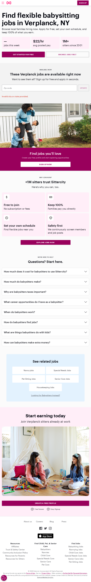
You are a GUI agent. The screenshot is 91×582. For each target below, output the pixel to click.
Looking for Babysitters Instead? (45, 395)
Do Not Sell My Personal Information (75, 573)
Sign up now (45, 164)
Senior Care (45, 561)
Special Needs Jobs (62, 370)
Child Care (45, 555)
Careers (39, 521)
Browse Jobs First (67, 55)
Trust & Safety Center (15, 549)
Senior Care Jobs (62, 379)
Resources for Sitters (15, 559)
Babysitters (45, 549)
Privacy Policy (46, 573)
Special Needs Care (45, 558)
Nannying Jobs (75, 549)
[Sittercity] (9, 3)
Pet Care (45, 564)
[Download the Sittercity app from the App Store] (45, 536)
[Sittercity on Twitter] (45, 528)
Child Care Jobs (76, 552)
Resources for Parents (15, 556)
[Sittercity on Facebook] (40, 528)
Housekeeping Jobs (45, 387)
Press (64, 521)
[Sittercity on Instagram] (50, 528)
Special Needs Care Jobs (76, 556)
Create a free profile (45, 503)
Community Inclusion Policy (15, 552)
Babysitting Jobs (75, 546)
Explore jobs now (45, 242)
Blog (52, 521)
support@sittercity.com (45, 577)
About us (28, 521)
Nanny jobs (29, 370)
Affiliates (15, 546)
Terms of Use (30, 573)
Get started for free (23, 55)
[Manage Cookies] (4, 578)
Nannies (45, 552)
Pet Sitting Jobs (29, 379)
